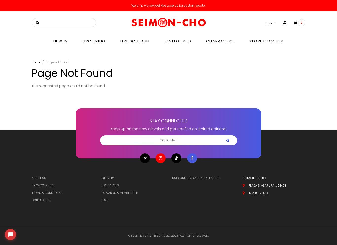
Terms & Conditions (47, 193)
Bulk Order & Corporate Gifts (196, 178)
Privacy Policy (43, 185)
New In (60, 41)
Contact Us (41, 200)
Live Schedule (135, 41)
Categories (178, 41)
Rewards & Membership (120, 193)
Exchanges (110, 185)
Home (36, 62)
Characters (220, 41)
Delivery (108, 178)
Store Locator (266, 41)
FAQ (105, 200)
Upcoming (94, 41)
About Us (39, 178)
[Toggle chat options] (10, 234)
